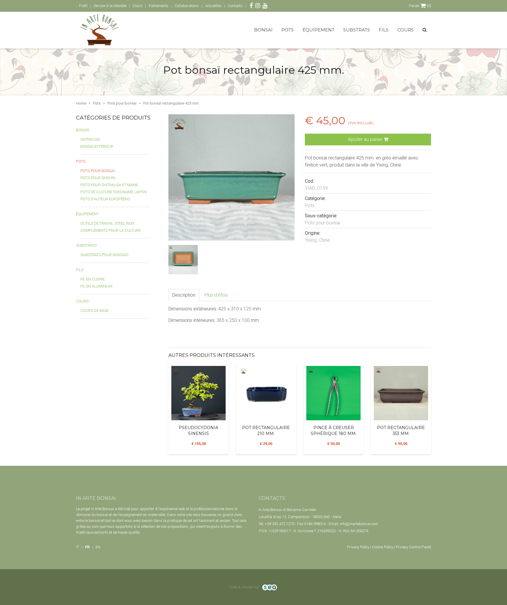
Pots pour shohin (97, 178)
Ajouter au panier (366, 139)
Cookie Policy (382, 547)
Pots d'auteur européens (105, 199)
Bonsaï (263, 30)
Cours (405, 30)
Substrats (356, 30)
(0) (420, 6)
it (77, 547)
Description (183, 295)
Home (81, 103)
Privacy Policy (358, 547)
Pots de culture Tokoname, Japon (113, 192)
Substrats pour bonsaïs (104, 255)
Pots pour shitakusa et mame (109, 185)
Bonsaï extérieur (96, 146)
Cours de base (94, 310)
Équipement (318, 30)
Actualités (213, 6)
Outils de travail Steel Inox (107, 223)
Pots (287, 30)
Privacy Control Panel (413, 547)
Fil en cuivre (92, 279)
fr (87, 547)
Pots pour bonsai (121, 103)
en (98, 547)
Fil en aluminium (96, 286)
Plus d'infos (216, 295)
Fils (383, 30)
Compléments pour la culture (110, 230)
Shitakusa (90, 139)
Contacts (235, 6)
